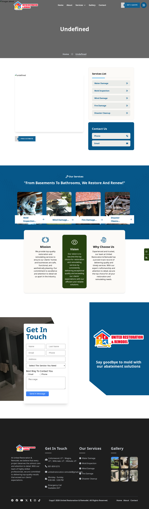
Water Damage (101, 83)
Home (66, 54)
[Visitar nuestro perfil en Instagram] (35, 500)
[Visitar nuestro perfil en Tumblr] (31, 500)
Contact (134, 500)
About (126, 500)
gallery (92, 5)
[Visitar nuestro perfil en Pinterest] (12, 500)
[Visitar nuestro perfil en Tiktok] (39, 500)
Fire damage (100, 105)
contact (102, 5)
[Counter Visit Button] (146, 258)
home (60, 5)
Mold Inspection (101, 90)
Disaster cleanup (102, 113)
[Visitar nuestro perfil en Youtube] (21, 500)
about (69, 5)
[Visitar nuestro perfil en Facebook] (17, 500)
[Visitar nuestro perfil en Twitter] (26, 500)
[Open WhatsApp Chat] (146, 251)
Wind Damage (100, 98)
